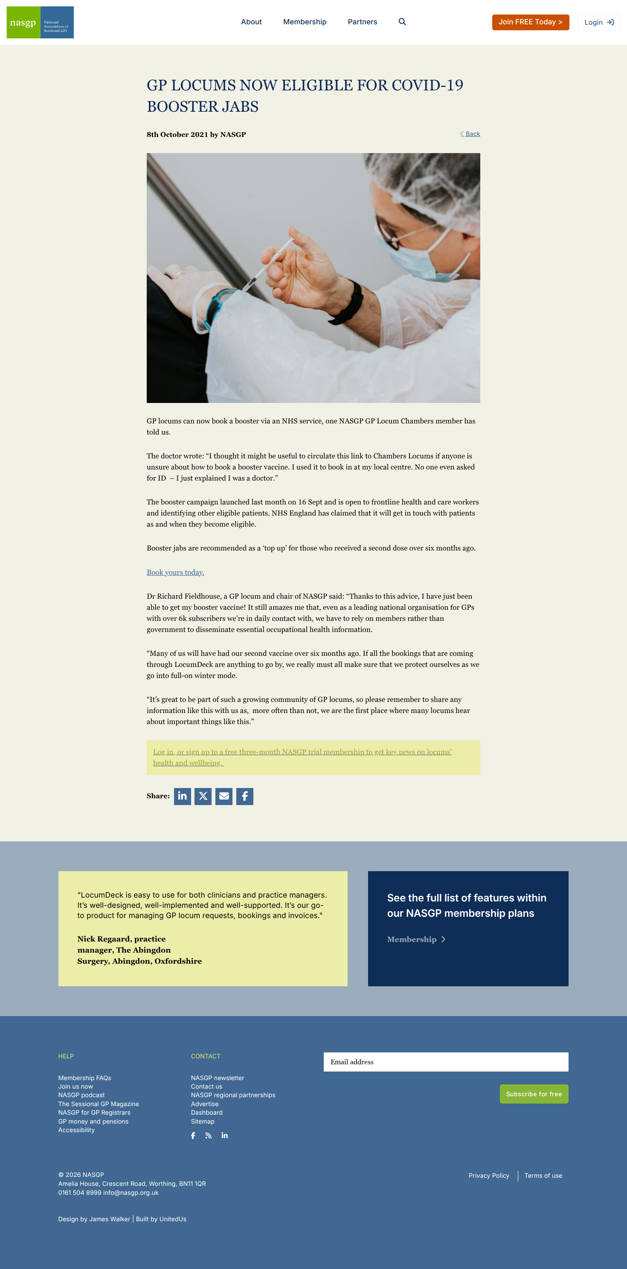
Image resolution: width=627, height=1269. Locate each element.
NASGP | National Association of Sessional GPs (40, 22)
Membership (305, 22)
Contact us (207, 1086)
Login (594, 22)
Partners (362, 22)
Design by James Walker (94, 1219)
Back (473, 134)
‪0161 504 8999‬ (80, 1193)
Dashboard (207, 1112)
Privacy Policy (489, 1175)
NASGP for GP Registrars (94, 1112)
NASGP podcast (81, 1095)
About (251, 22)
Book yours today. (175, 572)
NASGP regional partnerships (233, 1095)
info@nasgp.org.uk (131, 1193)
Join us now (75, 1086)
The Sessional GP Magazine (98, 1104)
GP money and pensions (93, 1121)
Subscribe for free (534, 1094)
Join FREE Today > (531, 22)
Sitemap (203, 1121)
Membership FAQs (84, 1078)
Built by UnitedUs (161, 1219)
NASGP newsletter (217, 1078)
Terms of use (544, 1175)
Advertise (205, 1104)
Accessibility (76, 1130)
